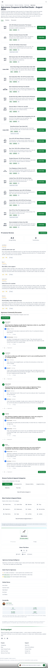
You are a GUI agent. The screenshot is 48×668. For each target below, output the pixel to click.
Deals (2, 20)
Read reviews (7, 576)
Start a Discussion (5, 317)
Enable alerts (7, 574)
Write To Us (27, 653)
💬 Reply (11, 257)
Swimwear (26, 5)
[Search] (36, 2)
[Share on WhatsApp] (27, 550)
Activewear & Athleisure (19, 484)
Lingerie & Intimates (41, 484)
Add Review (43, 232)
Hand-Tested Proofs (5, 649)
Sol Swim (4, 592)
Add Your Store (4, 651)
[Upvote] (7, 334)
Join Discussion (42, 347)
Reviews (7, 20)
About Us (27, 645)
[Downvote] (11, 334)
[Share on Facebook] (21, 550)
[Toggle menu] (12, 1)
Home (2, 5)
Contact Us (27, 651)
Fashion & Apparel (9, 5)
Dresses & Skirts (29, 484)
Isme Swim (4, 585)
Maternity (7, 487)
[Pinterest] (7, 638)
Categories (3, 645)
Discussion (13, 20)
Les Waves (4, 594)
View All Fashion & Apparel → (24, 492)
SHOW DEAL (41, 27)
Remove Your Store (5, 653)
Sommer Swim (5, 587)
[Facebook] (2, 638)
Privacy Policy (28, 649)
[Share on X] (24, 550)
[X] (5, 638)
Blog (2, 647)
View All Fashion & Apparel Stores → (24, 518)
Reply (15, 334)
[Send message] (44, 665)
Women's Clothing (19, 5)
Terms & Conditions (29, 647)
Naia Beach (5, 590)
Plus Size (18, 487)
